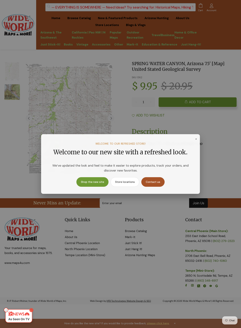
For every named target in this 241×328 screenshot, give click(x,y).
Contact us (153, 182)
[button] (18, 316)
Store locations (125, 182)
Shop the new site (92, 182)
